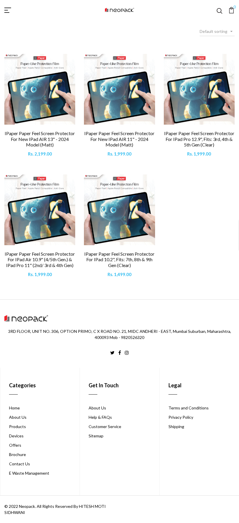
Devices (16, 435)
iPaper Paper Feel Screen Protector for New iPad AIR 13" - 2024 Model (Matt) (40, 138)
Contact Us (19, 463)
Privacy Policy (180, 417)
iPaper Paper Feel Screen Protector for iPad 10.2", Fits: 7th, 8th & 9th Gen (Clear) (119, 259)
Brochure (17, 454)
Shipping (176, 426)
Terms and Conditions (188, 407)
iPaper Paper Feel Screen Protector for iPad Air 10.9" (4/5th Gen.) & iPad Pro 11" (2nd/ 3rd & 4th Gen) (40, 259)
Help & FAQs (100, 417)
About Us (18, 417)
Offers (15, 445)
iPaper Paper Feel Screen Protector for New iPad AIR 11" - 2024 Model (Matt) (119, 138)
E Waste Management (29, 473)
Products (17, 426)
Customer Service (105, 426)
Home (14, 407)
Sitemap (96, 435)
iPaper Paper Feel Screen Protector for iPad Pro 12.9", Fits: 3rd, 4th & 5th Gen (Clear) (199, 138)
